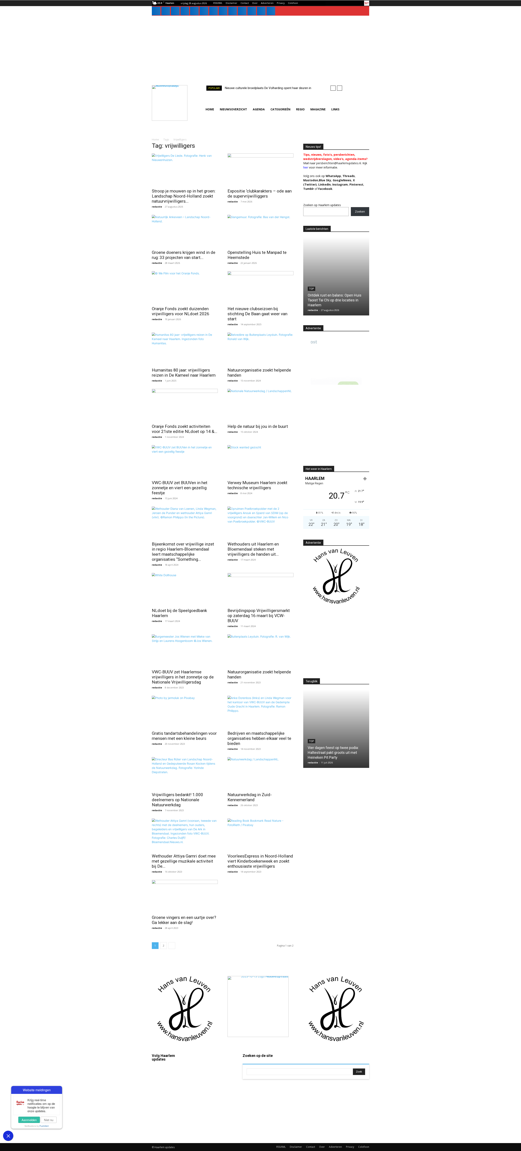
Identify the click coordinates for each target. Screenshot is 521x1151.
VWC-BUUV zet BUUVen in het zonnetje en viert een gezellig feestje (179, 487)
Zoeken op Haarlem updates (322, 205)
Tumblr (213, 1101)
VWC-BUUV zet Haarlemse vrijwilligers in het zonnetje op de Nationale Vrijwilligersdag (183, 677)
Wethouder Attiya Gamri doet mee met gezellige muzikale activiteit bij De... (184, 861)
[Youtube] (242, 11)
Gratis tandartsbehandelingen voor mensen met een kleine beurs (184, 736)
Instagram (170, 1084)
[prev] (333, 88)
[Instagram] (165, 11)
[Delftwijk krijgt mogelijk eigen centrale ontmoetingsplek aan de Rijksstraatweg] (336, 276)
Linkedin (169, 1096)
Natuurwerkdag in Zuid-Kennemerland (250, 797)
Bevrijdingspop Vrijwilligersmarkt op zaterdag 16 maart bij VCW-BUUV (259, 615)
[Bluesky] (251, 11)
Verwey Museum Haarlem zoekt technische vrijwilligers (257, 485)
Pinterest (356, 184)
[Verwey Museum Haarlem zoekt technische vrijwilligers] (260, 461)
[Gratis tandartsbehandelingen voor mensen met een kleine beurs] (185, 712)
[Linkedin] (175, 11)
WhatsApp (333, 176)
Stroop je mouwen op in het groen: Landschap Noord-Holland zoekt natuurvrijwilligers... (183, 196)
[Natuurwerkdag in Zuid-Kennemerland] (260, 773)
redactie (157, 206)
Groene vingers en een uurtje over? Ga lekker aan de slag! (184, 920)
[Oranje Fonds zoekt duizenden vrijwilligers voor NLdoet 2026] (185, 287)
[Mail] (185, 11)
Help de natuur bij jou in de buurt (258, 426)
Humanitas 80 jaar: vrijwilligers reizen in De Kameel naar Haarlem (184, 373)
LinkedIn (324, 184)
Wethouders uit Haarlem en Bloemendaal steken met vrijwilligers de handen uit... (253, 549)
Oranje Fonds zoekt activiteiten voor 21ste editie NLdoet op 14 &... (184, 429)
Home (155, 139)
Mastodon (170, 1131)
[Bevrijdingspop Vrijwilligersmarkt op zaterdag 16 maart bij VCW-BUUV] (260, 589)
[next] (339, 88)
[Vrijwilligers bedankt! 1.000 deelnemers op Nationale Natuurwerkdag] (185, 773)
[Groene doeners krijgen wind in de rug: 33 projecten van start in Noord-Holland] (185, 231)
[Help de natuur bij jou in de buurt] (260, 405)
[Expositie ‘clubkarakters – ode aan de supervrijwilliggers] (260, 169)
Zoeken (360, 211)
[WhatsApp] (232, 11)
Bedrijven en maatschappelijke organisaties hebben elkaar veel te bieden (259, 738)
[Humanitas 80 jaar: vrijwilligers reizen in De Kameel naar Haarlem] (185, 349)
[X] (223, 11)
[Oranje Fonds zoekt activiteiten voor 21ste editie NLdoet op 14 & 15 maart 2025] (185, 405)
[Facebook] (156, 11)
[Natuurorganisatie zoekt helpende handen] (260, 349)
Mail (211, 1066)
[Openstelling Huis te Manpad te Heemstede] (260, 231)
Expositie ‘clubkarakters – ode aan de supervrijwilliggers (260, 194)
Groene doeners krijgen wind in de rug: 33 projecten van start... (183, 255)
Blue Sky (325, 180)
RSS (211, 1090)
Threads (349, 176)
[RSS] (204, 11)
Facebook (170, 1073)
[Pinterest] (194, 11)
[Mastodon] (261, 11)
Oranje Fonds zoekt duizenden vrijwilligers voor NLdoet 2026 (180, 311)
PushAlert (44, 1126)
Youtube (214, 1125)
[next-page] (172, 945)
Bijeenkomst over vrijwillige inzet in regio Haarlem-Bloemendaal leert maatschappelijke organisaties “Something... (183, 552)
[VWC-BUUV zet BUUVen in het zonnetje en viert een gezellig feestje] (185, 461)
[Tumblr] (213, 11)
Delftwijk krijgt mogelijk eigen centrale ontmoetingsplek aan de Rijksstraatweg (334, 300)
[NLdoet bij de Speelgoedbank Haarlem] (185, 589)
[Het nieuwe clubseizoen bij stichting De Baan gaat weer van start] (260, 287)
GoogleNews (342, 180)
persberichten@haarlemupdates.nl (338, 163)
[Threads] (271, 11)
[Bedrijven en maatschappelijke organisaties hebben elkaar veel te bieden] (260, 712)
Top (311, 288)
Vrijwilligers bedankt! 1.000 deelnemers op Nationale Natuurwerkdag (177, 799)
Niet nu (48, 1120)
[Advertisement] (260, 46)
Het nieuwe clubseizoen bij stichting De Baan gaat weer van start (257, 313)
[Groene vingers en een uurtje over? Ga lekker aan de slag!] (185, 896)
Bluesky (169, 1120)
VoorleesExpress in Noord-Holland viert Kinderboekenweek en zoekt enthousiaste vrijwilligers (260, 861)
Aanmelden (29, 1120)
